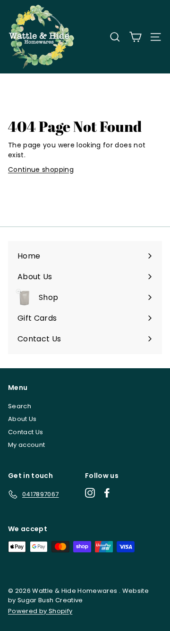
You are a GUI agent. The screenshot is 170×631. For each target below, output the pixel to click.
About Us (22, 418)
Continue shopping (41, 169)
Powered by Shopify (40, 611)
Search (19, 406)
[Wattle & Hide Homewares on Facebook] (107, 493)
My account (26, 444)
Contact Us (25, 432)
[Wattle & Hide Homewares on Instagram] (90, 493)
